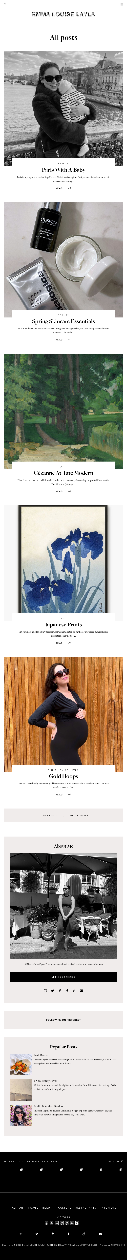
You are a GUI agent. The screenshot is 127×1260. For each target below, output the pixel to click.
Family (63, 163)
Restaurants (85, 1207)
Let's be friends (63, 977)
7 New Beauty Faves (45, 1081)
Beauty (63, 315)
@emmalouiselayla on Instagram (30, 1161)
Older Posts (79, 815)
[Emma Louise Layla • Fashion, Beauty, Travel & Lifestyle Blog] (63, 14)
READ (59, 188)
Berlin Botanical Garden (48, 1106)
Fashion (17, 1207)
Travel (33, 1207)
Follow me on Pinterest (63, 1020)
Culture (64, 1207)
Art (63, 466)
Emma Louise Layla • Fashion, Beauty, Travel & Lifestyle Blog (60, 1245)
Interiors (109, 1207)
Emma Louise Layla (63, 770)
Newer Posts (48, 815)
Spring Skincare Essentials (63, 322)
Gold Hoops (63, 777)
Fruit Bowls (40, 1055)
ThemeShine (118, 1245)
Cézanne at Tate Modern (63, 473)
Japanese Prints (63, 625)
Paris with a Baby (63, 170)
